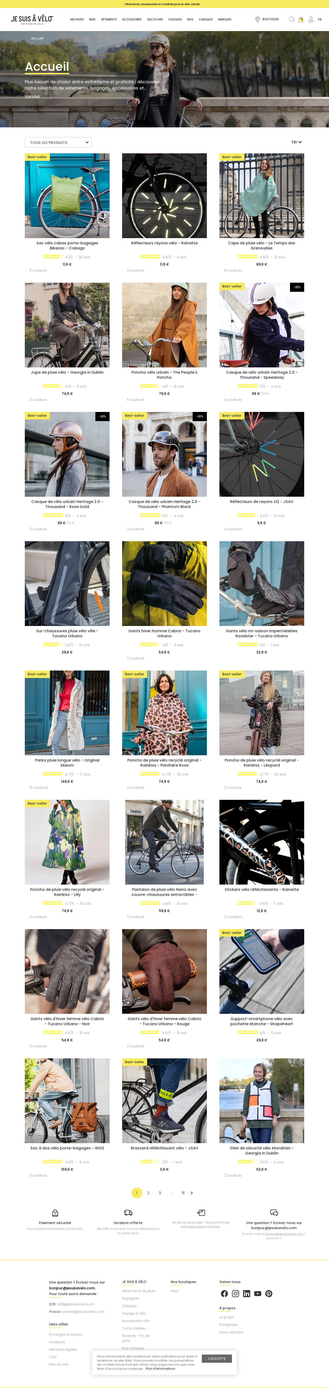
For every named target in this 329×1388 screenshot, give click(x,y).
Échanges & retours (65, 1334)
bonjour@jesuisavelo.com (284, 1234)
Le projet (226, 1317)
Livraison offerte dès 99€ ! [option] (162, 4)
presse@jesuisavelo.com (84, 1311)
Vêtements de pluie (138, 1291)
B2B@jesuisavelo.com (76, 1304)
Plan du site (58, 1364)
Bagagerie (130, 1298)
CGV (53, 1357)
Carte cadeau (134, 1328)
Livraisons (57, 1342)
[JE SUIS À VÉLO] (29, 19)
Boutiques (270, 19)
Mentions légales (63, 1349)
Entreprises (228, 1324)
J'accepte (217, 1359)
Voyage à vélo (134, 1313)
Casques (129, 1305)
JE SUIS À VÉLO (134, 1281)
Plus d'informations (160, 1368)
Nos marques (133, 1348)
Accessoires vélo (136, 1320)
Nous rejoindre (231, 1332)
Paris (174, 1291)
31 (183, 1193)
